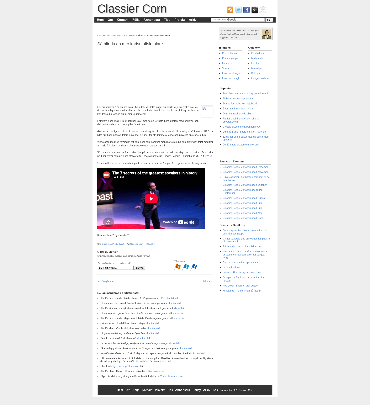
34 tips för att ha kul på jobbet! (240, 103)
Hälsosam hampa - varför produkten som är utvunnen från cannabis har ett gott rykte (245, 254)
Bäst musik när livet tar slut (238, 108)
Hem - (121, 390)
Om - (129, 390)
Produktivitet (130, 35)
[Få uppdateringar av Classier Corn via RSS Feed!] (229, 11)
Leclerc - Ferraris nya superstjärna (242, 272)
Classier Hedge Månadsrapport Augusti (244, 198)
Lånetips (227, 63)
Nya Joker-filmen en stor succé (240, 285)
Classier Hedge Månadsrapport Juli (242, 203)
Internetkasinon (231, 267)
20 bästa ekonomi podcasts (238, 98)
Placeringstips (230, 58)
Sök (215, 390)
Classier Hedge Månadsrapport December (246, 167)
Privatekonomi (230, 53)
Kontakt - (148, 390)
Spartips (226, 68)
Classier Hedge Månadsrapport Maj (242, 213)
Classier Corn (132, 8)
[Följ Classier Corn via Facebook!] (246, 11)
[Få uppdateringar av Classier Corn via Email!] (262, 11)
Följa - (137, 390)
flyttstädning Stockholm (126, 366)
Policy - (198, 390)
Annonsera (152, 19)
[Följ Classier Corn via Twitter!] (238, 11)
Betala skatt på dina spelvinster (240, 262)
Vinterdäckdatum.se (171, 376)
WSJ (209, 156)
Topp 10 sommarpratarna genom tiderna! (245, 93)
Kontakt (122, 19)
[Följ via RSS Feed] (178, 270)
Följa (136, 19)
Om (110, 19)
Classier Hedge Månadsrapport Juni (242, 208)
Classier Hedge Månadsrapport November (246, 172)
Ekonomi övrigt (230, 78)
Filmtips (255, 63)
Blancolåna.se (156, 371)
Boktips (255, 73)
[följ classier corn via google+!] (254, 11)
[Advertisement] (155, 76)
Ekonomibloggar (231, 73)
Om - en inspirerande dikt (237, 113)
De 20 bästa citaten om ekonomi (241, 144)
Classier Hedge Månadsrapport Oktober (245, 184)
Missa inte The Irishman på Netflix (242, 290)
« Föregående (106, 281)
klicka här (174, 303)
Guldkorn (117, 35)
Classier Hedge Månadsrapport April (243, 218)
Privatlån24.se (169, 298)
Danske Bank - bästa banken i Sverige (244, 131)
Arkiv (193, 19)
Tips (167, 19)
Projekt (179, 19)
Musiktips (256, 68)
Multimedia (257, 58)
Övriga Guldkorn (260, 78)
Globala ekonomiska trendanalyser (242, 126)
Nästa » (207, 281)
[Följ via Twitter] (186, 270)
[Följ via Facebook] (194, 270)
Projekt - (161, 390)
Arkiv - (208, 390)
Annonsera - (184, 390)
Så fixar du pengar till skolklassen (242, 246)
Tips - (171, 390)
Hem (100, 19)
